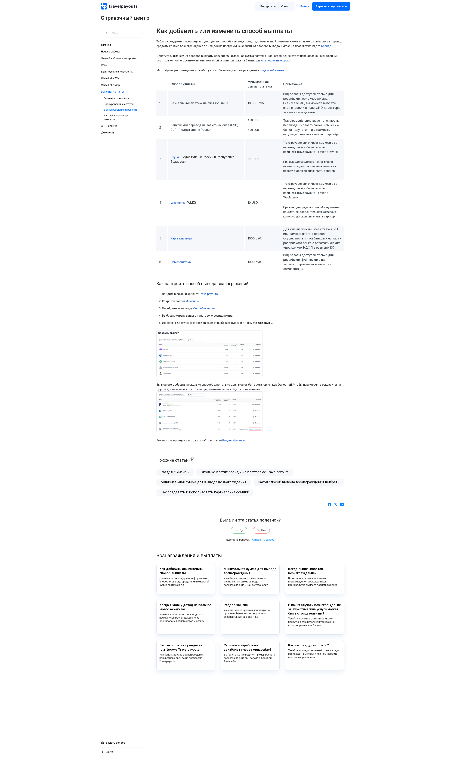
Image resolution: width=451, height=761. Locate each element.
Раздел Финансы (175, 472)
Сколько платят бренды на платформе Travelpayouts (245, 472)
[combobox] (124, 33)
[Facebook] (329, 504)
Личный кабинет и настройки (119, 58)
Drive (104, 65)
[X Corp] (336, 504)
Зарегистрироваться (331, 6)
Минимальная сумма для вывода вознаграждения (203, 482)
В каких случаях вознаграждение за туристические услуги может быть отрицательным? (314, 609)
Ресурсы (266, 6)
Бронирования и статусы (119, 104)
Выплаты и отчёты (112, 91)
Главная (106, 44)
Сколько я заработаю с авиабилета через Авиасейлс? (247, 647)
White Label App (110, 85)
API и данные (109, 125)
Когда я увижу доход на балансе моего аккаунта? (185, 607)
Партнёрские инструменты (117, 71)
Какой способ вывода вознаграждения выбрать (298, 482)
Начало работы (110, 51)
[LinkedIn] (342, 504)
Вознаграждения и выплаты (121, 109)
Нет (263, 530)
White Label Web (110, 78)
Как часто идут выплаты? (308, 645)
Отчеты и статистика (116, 98)
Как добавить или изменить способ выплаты (181, 571)
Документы (108, 132)
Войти (304, 6)
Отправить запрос (263, 539)
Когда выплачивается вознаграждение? (305, 571)
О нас (285, 6)
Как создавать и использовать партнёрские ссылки (205, 492)
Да (241, 530)
